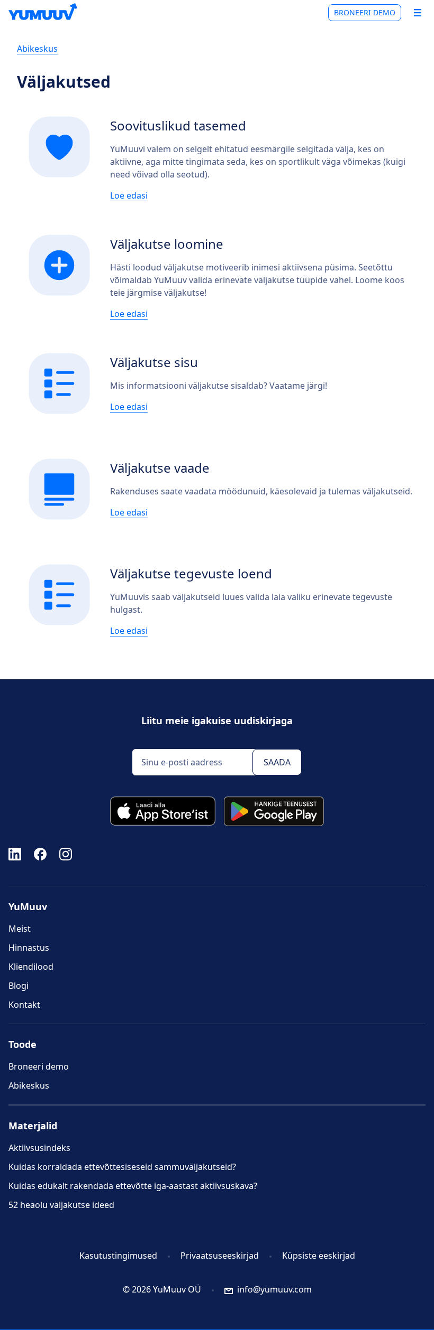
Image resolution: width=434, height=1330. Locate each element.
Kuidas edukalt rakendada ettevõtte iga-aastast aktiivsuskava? (132, 1186)
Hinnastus (28, 947)
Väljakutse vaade (160, 467)
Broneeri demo (364, 12)
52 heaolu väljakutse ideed (61, 1205)
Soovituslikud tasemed (178, 125)
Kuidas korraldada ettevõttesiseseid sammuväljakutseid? (122, 1167)
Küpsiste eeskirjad (318, 1255)
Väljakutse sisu (154, 362)
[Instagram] (65, 853)
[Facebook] (40, 853)
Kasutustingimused (118, 1255)
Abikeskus (37, 48)
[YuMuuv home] (42, 11)
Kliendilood (30, 966)
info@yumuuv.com (274, 1289)
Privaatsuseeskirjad (219, 1255)
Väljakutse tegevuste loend (191, 573)
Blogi (18, 985)
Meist (19, 928)
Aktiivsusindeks (39, 1148)
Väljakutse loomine (166, 243)
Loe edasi (129, 195)
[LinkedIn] (14, 853)
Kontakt (24, 1004)
